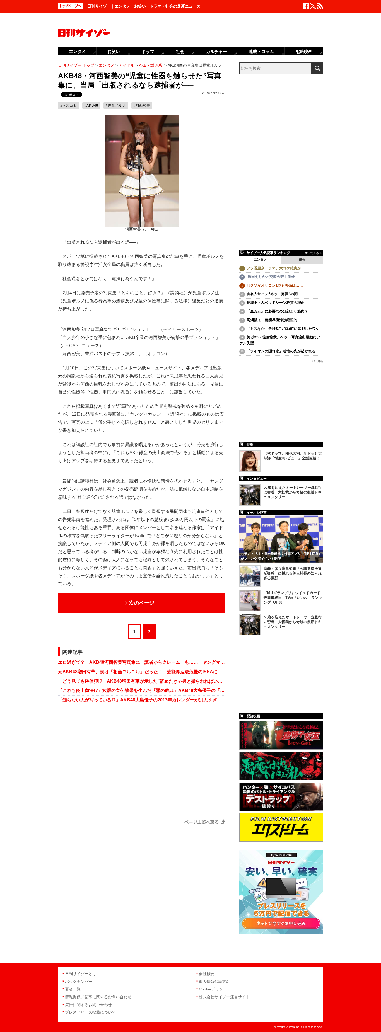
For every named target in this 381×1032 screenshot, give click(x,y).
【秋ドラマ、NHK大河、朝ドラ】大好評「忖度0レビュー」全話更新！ (293, 455)
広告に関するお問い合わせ (88, 1004)
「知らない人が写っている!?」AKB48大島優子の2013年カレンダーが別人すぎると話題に (141, 699)
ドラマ (148, 51)
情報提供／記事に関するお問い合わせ (98, 997)
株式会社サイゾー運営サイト (224, 997)
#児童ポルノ (116, 105)
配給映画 (304, 51)
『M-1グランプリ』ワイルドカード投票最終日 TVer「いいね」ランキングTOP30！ (293, 597)
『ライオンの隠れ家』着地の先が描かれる (281, 351)
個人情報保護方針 (214, 981)
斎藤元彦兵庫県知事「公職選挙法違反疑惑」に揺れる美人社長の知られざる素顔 (293, 573)
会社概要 (206, 974)
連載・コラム (261, 51)
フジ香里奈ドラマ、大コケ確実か (274, 268)
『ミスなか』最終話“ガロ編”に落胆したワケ (283, 328)
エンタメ (260, 259)
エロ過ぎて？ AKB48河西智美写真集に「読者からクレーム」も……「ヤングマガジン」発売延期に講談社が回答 (141, 662)
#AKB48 (91, 105)
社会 (180, 51)
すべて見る (312, 253)
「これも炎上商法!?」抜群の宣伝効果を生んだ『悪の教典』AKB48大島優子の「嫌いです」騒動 (141, 690)
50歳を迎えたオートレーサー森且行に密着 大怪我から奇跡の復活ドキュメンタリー (293, 492)
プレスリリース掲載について (90, 1012)
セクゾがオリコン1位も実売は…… (275, 285)
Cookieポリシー (213, 989)
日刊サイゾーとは (80, 974)
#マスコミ (68, 105)
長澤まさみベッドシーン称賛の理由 (276, 303)
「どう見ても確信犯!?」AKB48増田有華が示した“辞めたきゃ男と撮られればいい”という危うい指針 (141, 681)
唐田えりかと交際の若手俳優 (271, 277)
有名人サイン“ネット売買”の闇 (272, 294)
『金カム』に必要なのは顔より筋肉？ (277, 311)
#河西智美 (142, 105)
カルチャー (216, 51)
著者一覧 (73, 989)
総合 (302, 259)
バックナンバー (78, 981)
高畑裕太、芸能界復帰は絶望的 (272, 320)
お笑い (113, 51)
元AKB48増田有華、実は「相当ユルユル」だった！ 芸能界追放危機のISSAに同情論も (141, 671)
